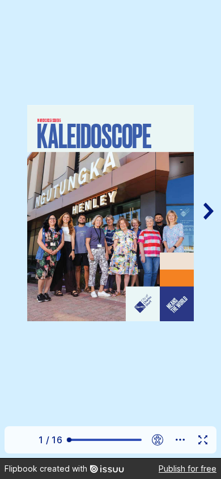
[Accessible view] (157, 439)
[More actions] (180, 439)
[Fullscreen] (203, 439)
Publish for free (187, 468)
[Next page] (207, 229)
